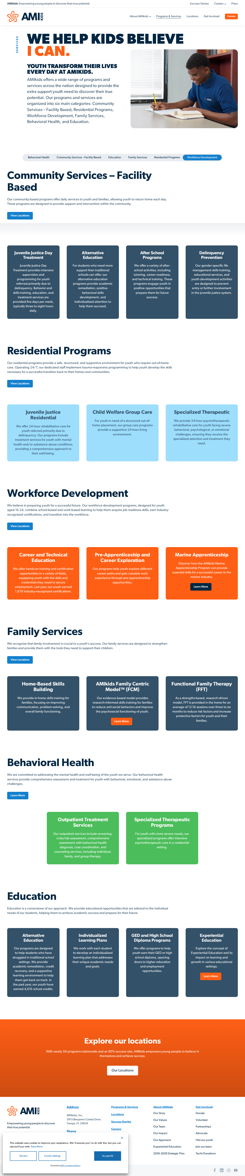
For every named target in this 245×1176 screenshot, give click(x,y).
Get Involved (212, 16)
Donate (231, 16)
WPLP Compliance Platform (70, 1166)
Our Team (159, 1126)
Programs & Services (168, 16)
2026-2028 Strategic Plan (169, 1153)
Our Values (160, 1120)
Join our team (204, 1146)
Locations (192, 16)
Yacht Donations (206, 1153)
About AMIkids (139, 16)
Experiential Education (167, 1146)
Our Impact (160, 1133)
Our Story (159, 1113)
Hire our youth (204, 1140)
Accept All (107, 1156)
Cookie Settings (52, 1156)
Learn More (201, 586)
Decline (23, 1156)
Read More (37, 1146)
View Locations (20, 215)
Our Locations (123, 1070)
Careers (218, 3)
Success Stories (199, 3)
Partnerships (203, 1126)
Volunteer (202, 1120)
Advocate (202, 1133)
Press (234, 3)
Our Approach (162, 1140)
